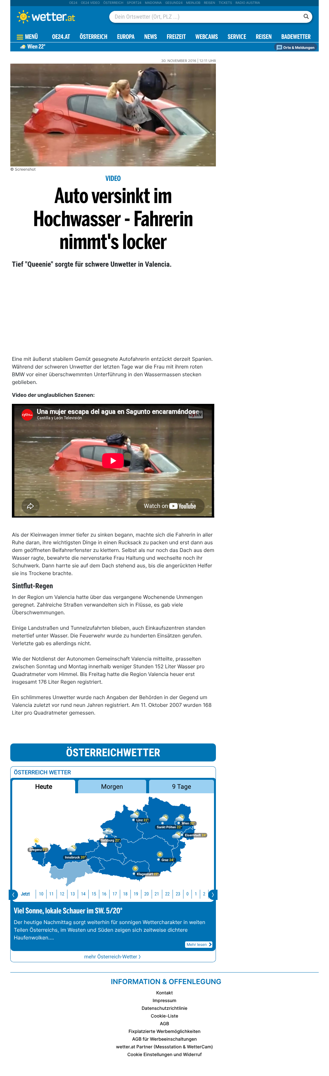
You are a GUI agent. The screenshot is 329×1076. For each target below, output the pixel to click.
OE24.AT (61, 37)
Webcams (206, 37)
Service (237, 37)
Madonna (153, 3)
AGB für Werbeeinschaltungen (164, 1039)
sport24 (134, 3)
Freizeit (176, 37)
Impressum (164, 1000)
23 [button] (178, 894)
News (150, 37)
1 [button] (196, 894)
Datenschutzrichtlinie (165, 1008)
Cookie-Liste (164, 1016)
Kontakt (164, 993)
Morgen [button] (112, 786)
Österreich (113, 3)
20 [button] (146, 894)
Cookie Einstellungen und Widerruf (164, 1054)
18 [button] (125, 894)
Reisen (209, 3)
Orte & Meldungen (298, 47)
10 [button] (41, 894)
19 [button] (136, 894)
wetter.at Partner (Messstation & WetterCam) (164, 1047)
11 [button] (51, 894)
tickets (225, 3)
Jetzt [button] (25, 894)
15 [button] (94, 894)
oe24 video (90, 3)
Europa (125, 37)
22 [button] (167, 894)
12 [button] (62, 894)
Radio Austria (248, 3)
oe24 (73, 3)
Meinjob (193, 3)
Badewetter (296, 37)
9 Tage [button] (181, 786)
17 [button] (114, 894)
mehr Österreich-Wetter (110, 957)
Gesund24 (173, 3)
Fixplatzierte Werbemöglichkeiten (164, 1031)
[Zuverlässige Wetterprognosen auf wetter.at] (56, 16)
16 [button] (104, 894)
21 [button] (157, 894)
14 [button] (83, 894)
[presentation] (13, 895)
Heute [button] (43, 786)
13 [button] (72, 894)
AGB (164, 1024)
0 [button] (187, 894)
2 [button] (204, 894)
